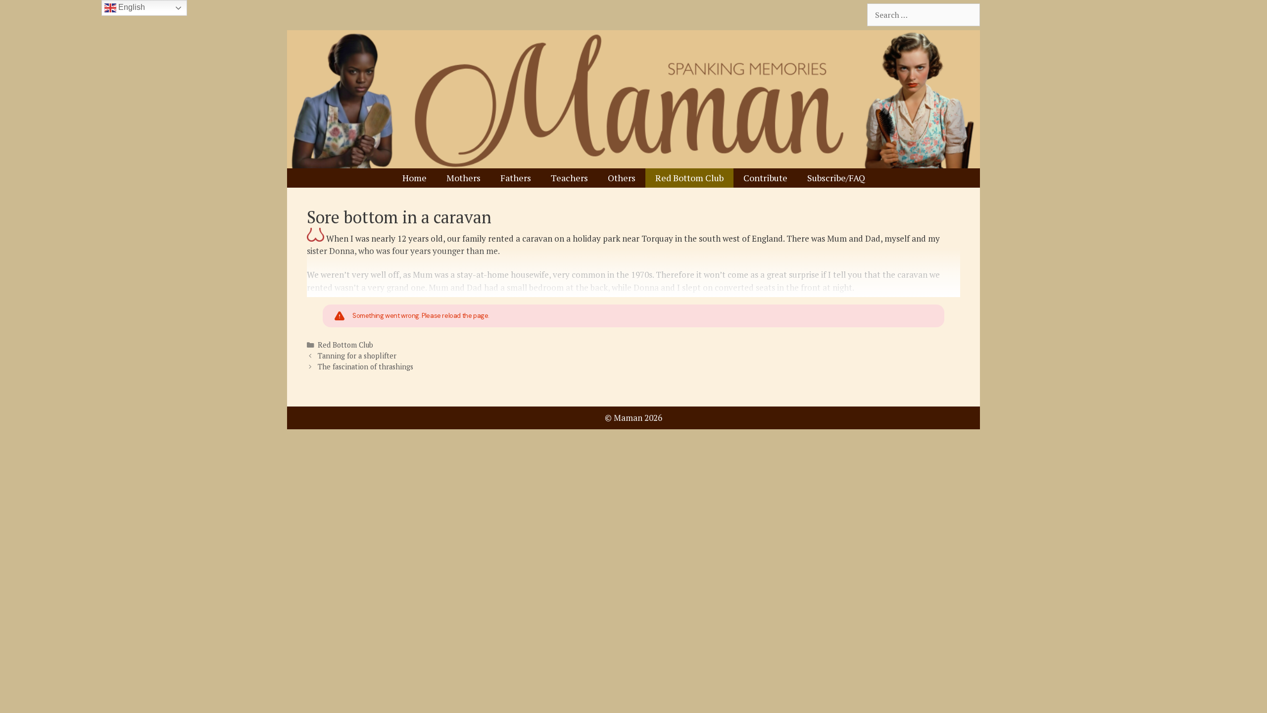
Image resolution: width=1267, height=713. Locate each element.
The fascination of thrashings (365, 366)
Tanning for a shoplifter (357, 355)
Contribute (765, 178)
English (130, 7)
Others (621, 178)
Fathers (515, 178)
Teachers (569, 178)
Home (414, 178)
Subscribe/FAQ (836, 178)
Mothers (463, 178)
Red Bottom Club (689, 178)
